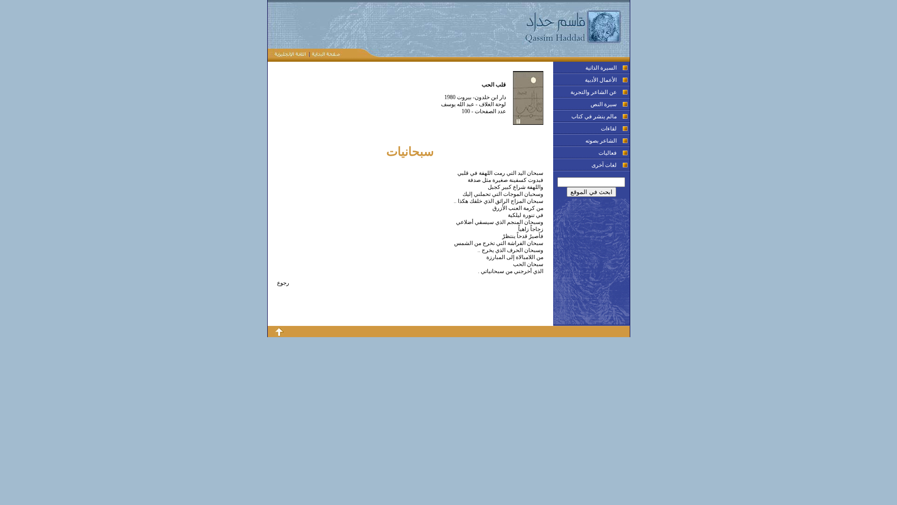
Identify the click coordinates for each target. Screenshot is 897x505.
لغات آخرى (604, 165)
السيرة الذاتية (601, 68)
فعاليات (607, 153)
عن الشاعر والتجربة (593, 92)
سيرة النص (604, 104)
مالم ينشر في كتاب (594, 116)
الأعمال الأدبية (601, 80)
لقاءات (609, 128)
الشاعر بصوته (601, 140)
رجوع (283, 283)
